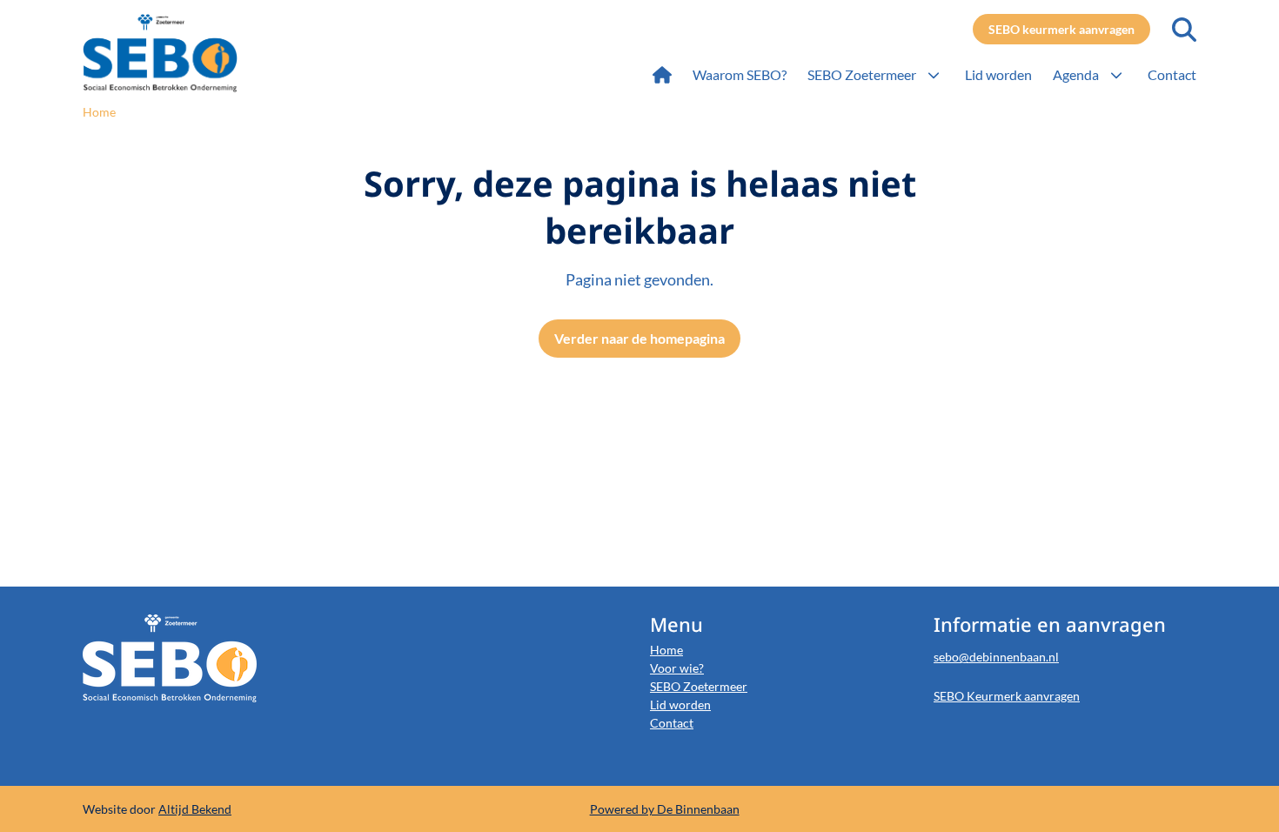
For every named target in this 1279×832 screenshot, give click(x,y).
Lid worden (680, 704)
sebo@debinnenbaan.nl (996, 656)
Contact (671, 722)
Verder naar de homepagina (639, 338)
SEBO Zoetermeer (698, 686)
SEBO (194, 53)
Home (666, 649)
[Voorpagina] (662, 74)
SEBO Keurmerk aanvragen (1007, 695)
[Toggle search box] (1184, 29)
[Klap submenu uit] (933, 74)
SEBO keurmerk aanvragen (1061, 29)
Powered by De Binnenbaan (665, 809)
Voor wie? (677, 668)
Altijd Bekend (194, 809)
